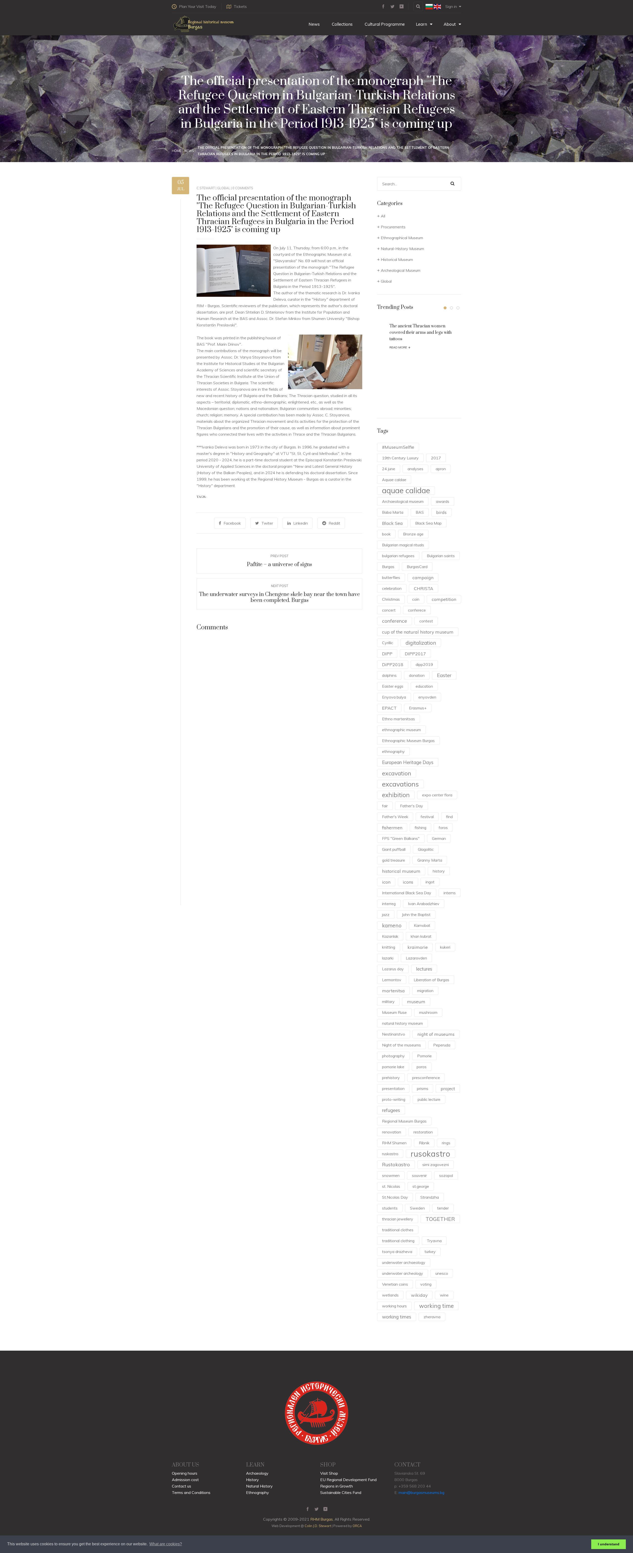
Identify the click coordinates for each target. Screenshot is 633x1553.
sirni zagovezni (435, 1164)
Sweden (417, 1208)
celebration (392, 588)
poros (422, 1066)
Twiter (267, 523)
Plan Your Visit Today (197, 6)
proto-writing (393, 1099)
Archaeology (257, 1473)
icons (408, 882)
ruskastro (390, 1153)
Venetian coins (395, 1284)
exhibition (396, 795)
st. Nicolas (391, 1186)
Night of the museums (401, 1044)
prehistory (391, 1077)
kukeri (445, 947)
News (314, 24)
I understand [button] (608, 1544)
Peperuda (441, 1044)
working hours (394, 1305)
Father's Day (411, 805)
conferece (417, 610)
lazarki (387, 958)
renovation (391, 1131)
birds (441, 512)
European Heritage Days (407, 762)
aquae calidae (406, 490)
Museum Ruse (394, 1012)
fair (385, 805)
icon (386, 882)
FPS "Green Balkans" (401, 838)
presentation (393, 1088)
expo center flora (437, 794)
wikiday (419, 1295)
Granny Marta (429, 860)
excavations (400, 784)
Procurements (393, 226)
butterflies (391, 577)
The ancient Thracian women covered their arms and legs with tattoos (420, 332)
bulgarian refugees (398, 555)
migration (425, 990)
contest (426, 620)
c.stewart (206, 188)
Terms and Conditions (191, 1492)
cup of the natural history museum (417, 632)
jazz (385, 914)
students (390, 1208)
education (424, 686)
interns (450, 892)
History (252, 1479)
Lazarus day (393, 968)
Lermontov (391, 979)
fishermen (392, 827)
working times (396, 1317)
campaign (422, 577)
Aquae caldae (394, 479)
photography (393, 1055)
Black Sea (392, 523)
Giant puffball (394, 849)
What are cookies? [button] (165, 1544)
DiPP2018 (392, 664)
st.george (420, 1186)
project (448, 1088)
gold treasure (393, 860)
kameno (392, 925)
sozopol (446, 1175)
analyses (415, 468)
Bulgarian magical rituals (403, 544)
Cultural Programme (384, 24)
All (383, 215)
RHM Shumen (394, 1142)
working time (436, 1305)
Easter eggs (392, 686)
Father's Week (395, 816)
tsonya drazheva (397, 1251)
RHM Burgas (321, 1519)
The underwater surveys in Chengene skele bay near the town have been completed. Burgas (279, 597)
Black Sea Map (428, 523)
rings (446, 1142)
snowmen (391, 1175)
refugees (391, 1110)
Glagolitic (426, 849)
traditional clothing (398, 1240)
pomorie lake (393, 1066)
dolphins (389, 675)
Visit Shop (329, 1473)
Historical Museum (397, 259)
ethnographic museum (401, 729)
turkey (430, 1251)
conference (394, 621)
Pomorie (424, 1055)
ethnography (393, 751)
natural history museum (402, 1023)
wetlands (390, 1295)
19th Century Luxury (400, 457)
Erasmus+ (418, 707)
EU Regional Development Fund (348, 1479)
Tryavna (434, 1240)
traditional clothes (397, 1229)
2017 (436, 457)
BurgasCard (417, 566)
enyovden (427, 697)
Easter (444, 675)
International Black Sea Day (406, 892)
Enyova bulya (394, 697)
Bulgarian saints (441, 555)
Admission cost (185, 1479)
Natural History (259, 1486)
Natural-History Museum (402, 248)
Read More (399, 347)
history (439, 871)
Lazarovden (416, 958)
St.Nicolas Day (395, 1197)
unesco (441, 1273)
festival (427, 816)
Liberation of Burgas (431, 979)
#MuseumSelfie (398, 447)
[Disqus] (279, 707)
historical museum (401, 871)
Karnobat (422, 925)
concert (389, 610)
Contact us (181, 1486)
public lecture (429, 1099)
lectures (424, 969)
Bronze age (413, 534)
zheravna (432, 1316)
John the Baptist (416, 914)
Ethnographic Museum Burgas (408, 740)
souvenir (419, 1175)
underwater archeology (402, 1273)
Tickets (240, 6)
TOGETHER (440, 1218)
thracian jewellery (397, 1218)
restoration (423, 1131)
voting (425, 1284)
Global (223, 188)
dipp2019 (424, 664)
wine (444, 1295)
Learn (422, 24)
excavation (396, 773)
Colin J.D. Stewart (318, 1526)
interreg (389, 903)
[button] (445, 308)
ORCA (357, 1526)
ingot (430, 881)
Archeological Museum (400, 270)
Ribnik (424, 1142)
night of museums (435, 1034)
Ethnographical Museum (402, 237)
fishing (420, 827)
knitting (388, 947)
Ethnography (257, 1492)
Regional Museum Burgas (404, 1121)
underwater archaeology (403, 1262)
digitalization (421, 642)
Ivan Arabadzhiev (423, 903)
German (439, 838)
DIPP (387, 653)
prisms (422, 1088)
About (450, 24)
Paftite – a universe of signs (279, 564)
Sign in (451, 6)
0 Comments (242, 188)
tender (443, 1208)
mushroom (428, 1012)
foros (443, 827)
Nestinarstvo (393, 1034)
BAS (420, 512)
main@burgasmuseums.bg (421, 1492)
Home (176, 151)
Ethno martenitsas (398, 718)
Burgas (388, 566)
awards (442, 501)
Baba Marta (392, 512)
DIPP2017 (415, 653)
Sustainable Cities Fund (340, 1492)
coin (415, 599)
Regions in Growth (336, 1486)
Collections (342, 24)
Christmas (391, 599)
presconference (426, 1077)
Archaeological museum (403, 501)
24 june (388, 468)
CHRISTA (423, 588)
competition (444, 599)
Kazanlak (390, 936)
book (386, 534)
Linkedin (300, 523)
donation (417, 675)
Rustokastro (396, 1164)
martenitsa (393, 990)
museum (416, 1001)
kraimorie (417, 947)
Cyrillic (387, 642)
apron (441, 468)
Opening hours (184, 1473)
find (449, 816)
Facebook (232, 523)
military (388, 1001)
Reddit (334, 523)
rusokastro (430, 1153)
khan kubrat (421, 936)
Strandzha (429, 1197)
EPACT (389, 708)
